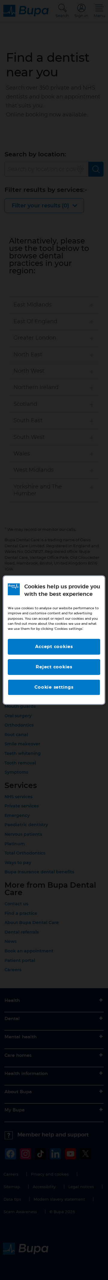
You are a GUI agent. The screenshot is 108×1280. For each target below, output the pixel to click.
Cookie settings (53, 687)
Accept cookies (54, 646)
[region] (54, 640)
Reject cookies (54, 667)
